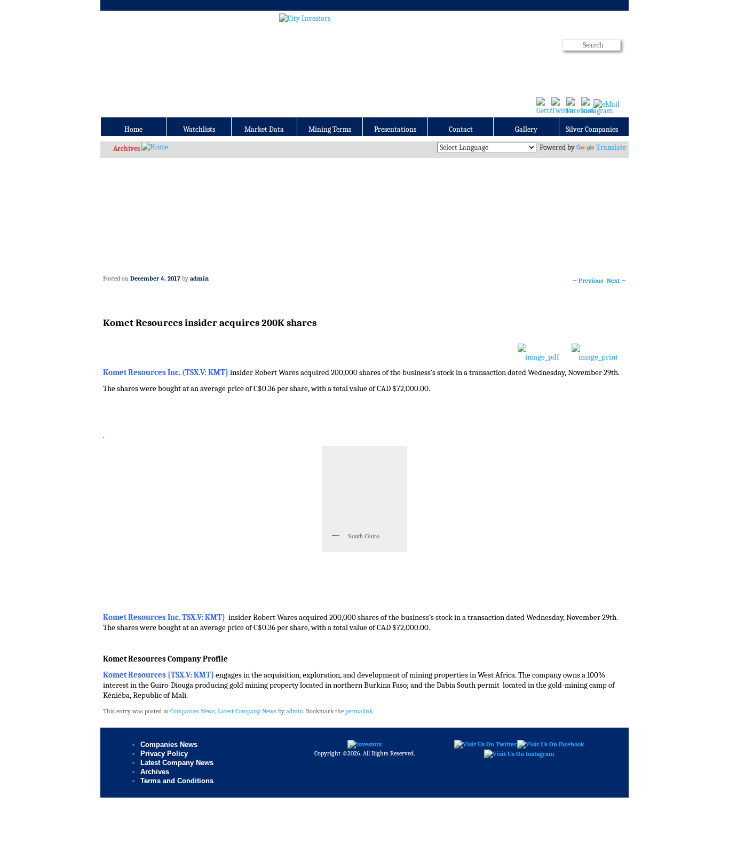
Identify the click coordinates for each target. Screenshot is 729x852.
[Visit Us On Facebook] (550, 744)
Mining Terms (329, 129)
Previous (587, 280)
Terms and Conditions (176, 781)
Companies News (192, 711)
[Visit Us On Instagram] (519, 753)
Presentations (395, 129)
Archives (126, 148)
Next (616, 280)
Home (133, 129)
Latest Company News (247, 711)
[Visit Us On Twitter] (485, 744)
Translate (611, 147)
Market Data (264, 129)
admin (199, 278)
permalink (359, 711)
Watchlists (199, 129)
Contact (461, 129)
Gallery (526, 129)
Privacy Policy (164, 754)
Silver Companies (592, 129)
